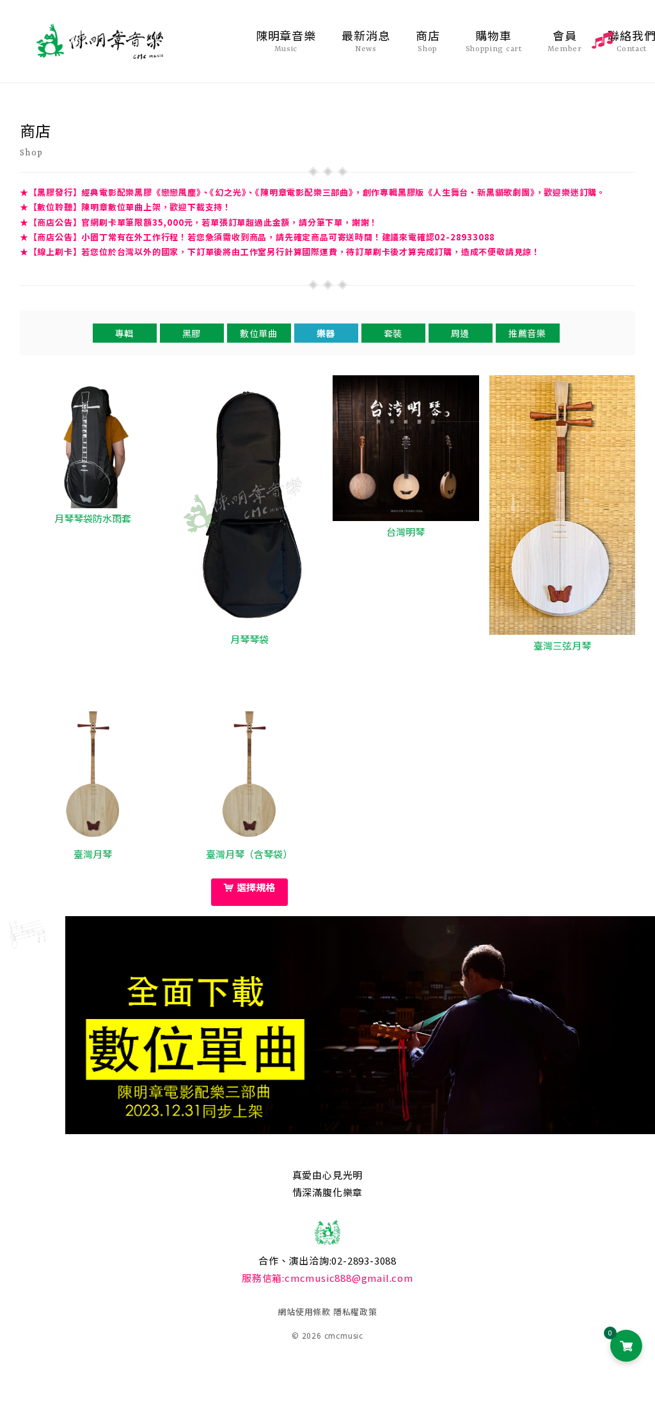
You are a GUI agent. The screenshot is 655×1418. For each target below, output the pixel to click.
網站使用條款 (304, 1311)
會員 (565, 40)
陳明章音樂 (286, 40)
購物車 (494, 40)
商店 (428, 40)
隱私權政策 (355, 1311)
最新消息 (366, 40)
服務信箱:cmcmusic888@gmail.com (327, 1277)
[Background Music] (600, 39)
